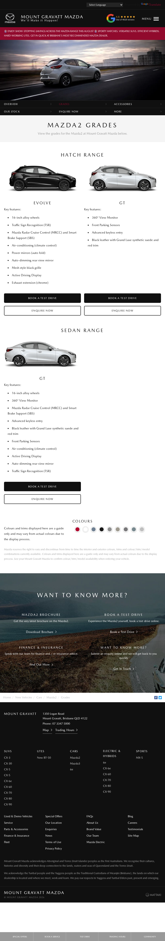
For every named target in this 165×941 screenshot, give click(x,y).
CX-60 (8, 786)
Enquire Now (68, 111)
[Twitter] (160, 697)
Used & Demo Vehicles (18, 816)
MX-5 (139, 757)
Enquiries (51, 829)
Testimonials (135, 829)
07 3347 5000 (61, 723)
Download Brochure (39, 632)
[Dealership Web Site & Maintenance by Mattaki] (153, 895)
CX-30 (8, 763)
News (48, 835)
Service (8, 822)
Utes (40, 751)
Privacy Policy (53, 848)
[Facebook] (156, 697)
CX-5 (7, 769)
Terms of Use (53, 842)
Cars (39, 697)
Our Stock (12, 111)
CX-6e (8, 781)
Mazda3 (75, 763)
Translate (155, 4)
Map (46, 730)
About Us (92, 822)
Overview (11, 104)
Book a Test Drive (42, 298)
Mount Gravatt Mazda (52, 18)
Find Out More (40, 664)
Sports (141, 751)
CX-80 (8, 798)
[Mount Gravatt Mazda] (11, 18)
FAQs (90, 816)
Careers (132, 822)
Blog (130, 816)
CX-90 (8, 804)
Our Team (93, 835)
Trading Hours (64, 730)
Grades (64, 104)
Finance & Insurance (16, 835)
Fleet (7, 842)
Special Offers (53, 816)
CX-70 (8, 792)
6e (71, 769)
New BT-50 (44, 757)
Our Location (53, 822)
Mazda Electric (96, 842)
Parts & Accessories (16, 829)
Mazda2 (51, 697)
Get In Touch (122, 669)
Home (7, 697)
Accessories (123, 104)
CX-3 (7, 757)
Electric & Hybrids (112, 753)
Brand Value (94, 829)
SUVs (8, 751)
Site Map (133, 835)
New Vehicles (23, 697)
